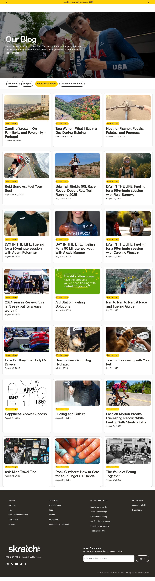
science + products (72, 84)
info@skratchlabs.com (31, 557)
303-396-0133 (13, 557)
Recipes (27, 84)
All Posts (12, 84)
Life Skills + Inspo (46, 84)
